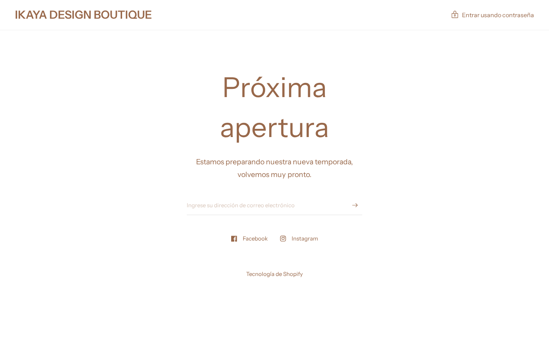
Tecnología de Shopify (274, 273)
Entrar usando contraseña (498, 15)
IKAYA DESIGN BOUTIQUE (83, 15)
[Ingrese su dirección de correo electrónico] (354, 205)
